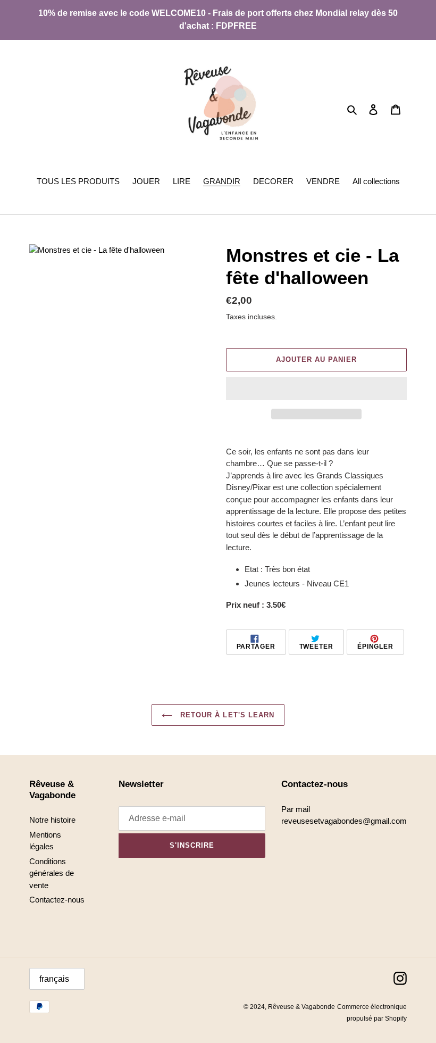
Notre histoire (52, 819)
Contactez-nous (57, 899)
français (54, 978)
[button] (316, 388)
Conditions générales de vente (51, 873)
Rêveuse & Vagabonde (301, 1007)
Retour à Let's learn (226, 715)
